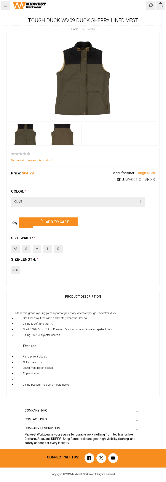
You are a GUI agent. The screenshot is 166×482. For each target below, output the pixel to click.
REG (15, 270)
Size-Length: (24, 259)
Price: (16, 173)
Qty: (15, 223)
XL (58, 249)
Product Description (83, 296)
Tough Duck (145, 173)
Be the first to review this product (31, 160)
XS (15, 249)
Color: (18, 191)
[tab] (83, 296)
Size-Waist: (22, 238)
